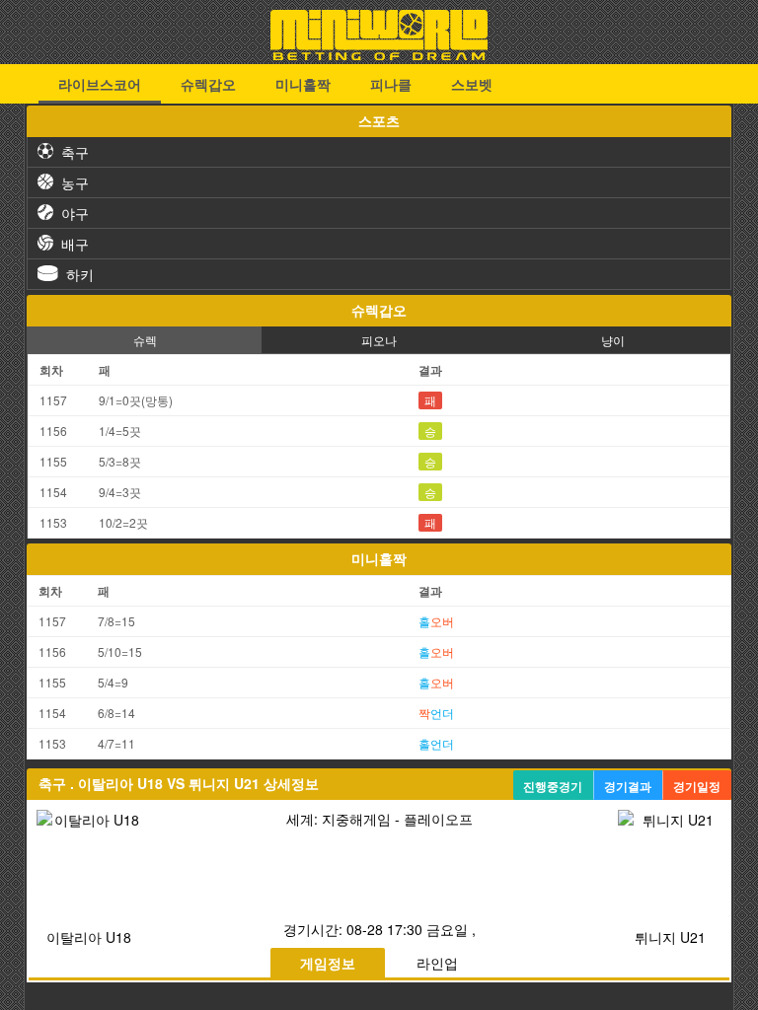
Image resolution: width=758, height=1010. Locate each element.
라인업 (437, 963)
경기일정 (696, 786)
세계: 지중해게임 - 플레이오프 (379, 819)
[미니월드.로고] (379, 54)
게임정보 (327, 963)
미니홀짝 (303, 84)
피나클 (391, 84)
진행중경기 (552, 786)
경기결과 (627, 786)
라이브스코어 (99, 84)
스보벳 (472, 84)
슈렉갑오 (208, 84)
